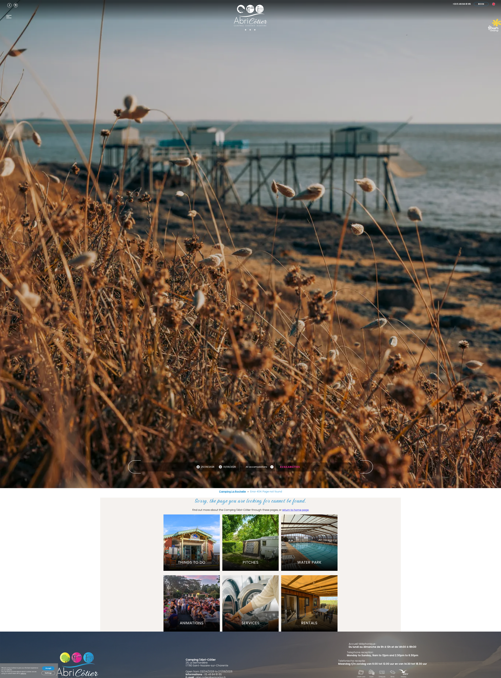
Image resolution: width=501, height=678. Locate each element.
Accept (48, 668)
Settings (48, 673)
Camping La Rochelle (232, 491)
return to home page (295, 510)
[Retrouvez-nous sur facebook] (9, 5)
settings (23, 673)
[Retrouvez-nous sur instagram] (16, 5)
